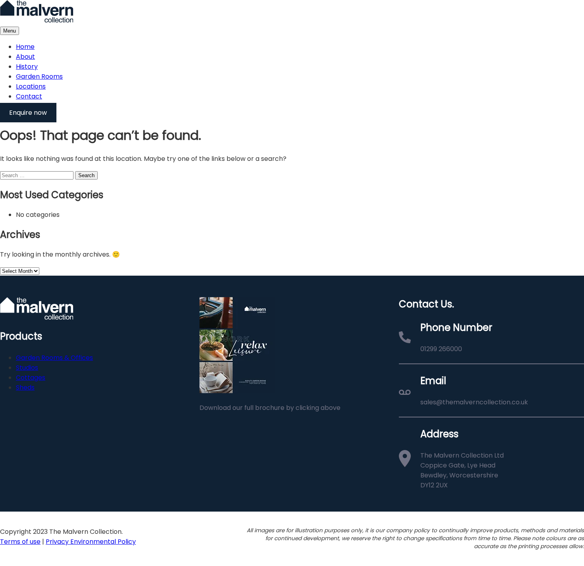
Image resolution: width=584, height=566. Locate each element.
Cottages (30, 377)
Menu (9, 31)
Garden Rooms (39, 76)
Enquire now (28, 112)
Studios (27, 367)
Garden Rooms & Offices (54, 357)
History (27, 66)
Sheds (25, 387)
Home (25, 46)
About (25, 56)
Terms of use (20, 541)
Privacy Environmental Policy (91, 541)
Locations (31, 86)
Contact (29, 96)
